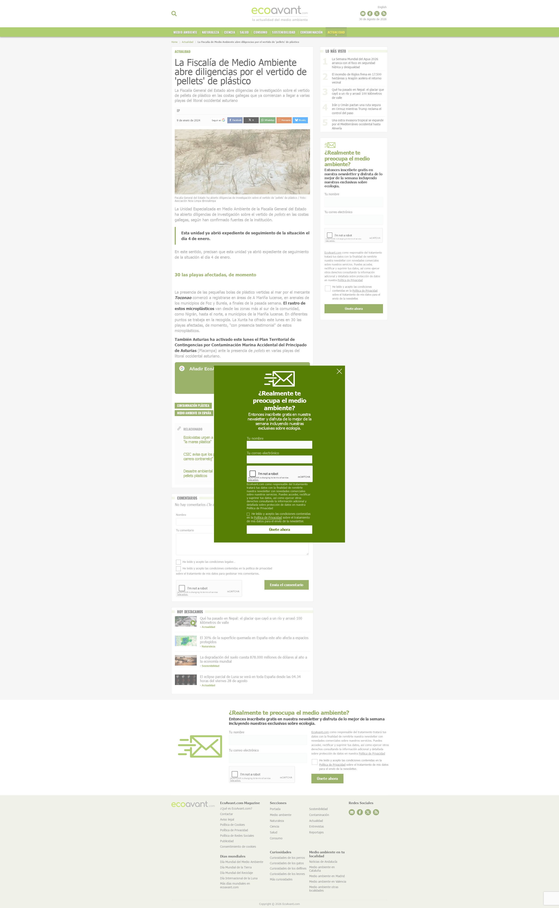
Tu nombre (255, 438)
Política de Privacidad (260, 508)
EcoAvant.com (255, 484)
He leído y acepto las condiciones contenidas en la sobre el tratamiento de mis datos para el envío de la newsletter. (279, 517)
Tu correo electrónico (263, 453)
